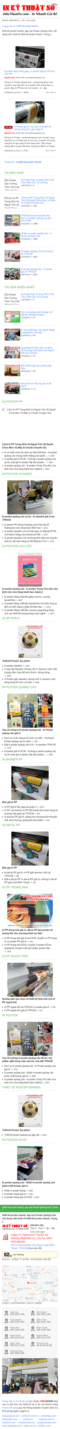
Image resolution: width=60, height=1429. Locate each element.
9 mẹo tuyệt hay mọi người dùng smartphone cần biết (38, 331)
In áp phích (11, 618)
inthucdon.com (9, 1419)
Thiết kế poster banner (21, 1087)
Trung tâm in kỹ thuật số (15, 1401)
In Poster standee (17, 473)
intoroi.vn (28, 1419)
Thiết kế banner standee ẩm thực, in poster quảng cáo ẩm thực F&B (36, 218)
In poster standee (13, 666)
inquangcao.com (10, 1416)
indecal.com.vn (46, 1419)
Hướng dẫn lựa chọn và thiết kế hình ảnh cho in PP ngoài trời (28, 1001)
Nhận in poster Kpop (15, 1190)
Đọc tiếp (50, 92)
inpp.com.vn (30, 1426)
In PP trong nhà (15, 887)
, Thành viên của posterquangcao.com (24, 78)
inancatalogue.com (12, 1426)
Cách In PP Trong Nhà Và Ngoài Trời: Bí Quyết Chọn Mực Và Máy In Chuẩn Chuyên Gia (38, 200)
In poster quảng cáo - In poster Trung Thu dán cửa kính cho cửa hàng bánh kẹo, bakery (30, 590)
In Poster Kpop (14, 1139)
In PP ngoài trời (15, 956)
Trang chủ (7, 26)
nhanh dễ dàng (10, 1408)
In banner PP (12, 759)
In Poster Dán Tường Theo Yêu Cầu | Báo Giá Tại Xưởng (37, 181)
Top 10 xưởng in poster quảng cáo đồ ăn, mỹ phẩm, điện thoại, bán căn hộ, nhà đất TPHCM (27, 1060)
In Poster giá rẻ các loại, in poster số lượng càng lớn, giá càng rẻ (32, 127)
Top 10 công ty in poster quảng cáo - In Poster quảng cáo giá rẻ (27, 731)
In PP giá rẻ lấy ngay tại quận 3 (20, 807)
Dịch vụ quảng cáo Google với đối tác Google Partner (37, 313)
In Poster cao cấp (17, 546)
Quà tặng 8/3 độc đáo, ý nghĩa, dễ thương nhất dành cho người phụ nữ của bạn (37, 350)
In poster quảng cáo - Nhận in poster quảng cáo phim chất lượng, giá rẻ (28, 1184)
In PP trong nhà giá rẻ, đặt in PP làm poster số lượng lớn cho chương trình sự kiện (27, 932)
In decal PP (11, 825)
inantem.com (8, 1422)
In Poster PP (12, 401)
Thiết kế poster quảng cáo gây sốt (22, 1135)
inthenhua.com (48, 1416)
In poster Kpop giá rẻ (15, 1194)
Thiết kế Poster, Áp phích (16, 661)
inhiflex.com (44, 1426)
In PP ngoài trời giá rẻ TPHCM (20, 1010)
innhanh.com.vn (30, 1416)
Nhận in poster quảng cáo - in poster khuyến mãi (36, 234)
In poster (10, 1015)
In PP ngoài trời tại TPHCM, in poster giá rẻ (27, 1007)
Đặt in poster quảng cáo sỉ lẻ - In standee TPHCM (29, 744)
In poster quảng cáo (19, 687)
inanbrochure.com (46, 1422)
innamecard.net (26, 1422)
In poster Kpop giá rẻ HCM (18, 1197)
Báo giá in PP (9, 802)
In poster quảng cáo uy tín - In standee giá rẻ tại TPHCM (28, 518)
